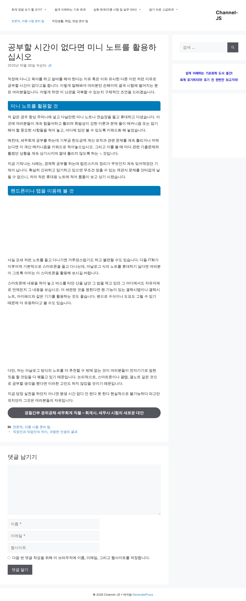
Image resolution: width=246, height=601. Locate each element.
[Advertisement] (84, 226)
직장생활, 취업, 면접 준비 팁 (70, 21)
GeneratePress (143, 594)
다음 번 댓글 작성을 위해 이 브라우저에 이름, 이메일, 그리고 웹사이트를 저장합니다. (81, 558)
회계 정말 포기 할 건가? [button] (27, 9)
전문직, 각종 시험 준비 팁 (28, 21)
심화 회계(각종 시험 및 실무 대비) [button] (115, 9)
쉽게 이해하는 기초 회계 (70, 9)
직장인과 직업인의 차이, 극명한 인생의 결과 (45, 432)
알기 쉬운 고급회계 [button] (161, 9)
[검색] (232, 47)
